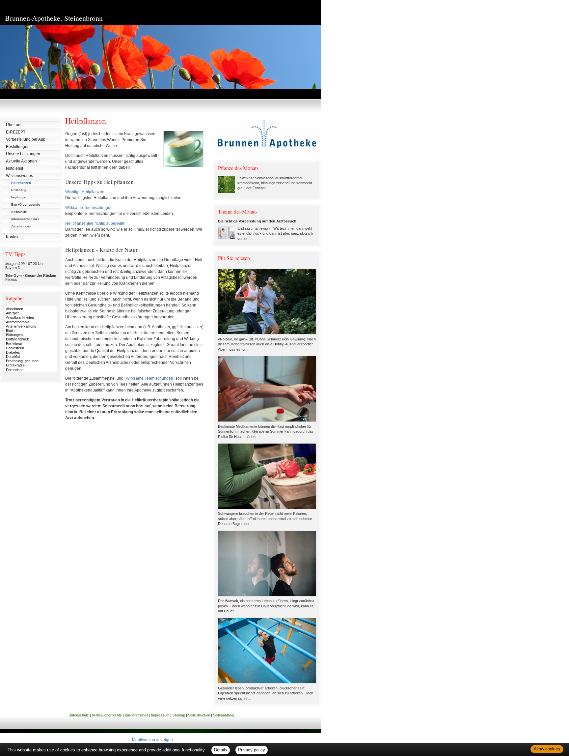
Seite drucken (199, 715)
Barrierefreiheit (136, 715)
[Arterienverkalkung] (31, 326)
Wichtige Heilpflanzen (84, 191)
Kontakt (12, 237)
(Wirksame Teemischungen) (149, 378)
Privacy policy (251, 749)
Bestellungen (18, 146)
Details (220, 749)
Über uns (14, 125)
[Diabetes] (31, 352)
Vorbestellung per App (25, 139)
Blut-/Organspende (25, 204)
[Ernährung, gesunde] (31, 361)
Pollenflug (18, 190)
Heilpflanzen (21, 183)
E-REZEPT (15, 132)
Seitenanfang (223, 715)
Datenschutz (78, 715)
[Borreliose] (31, 344)
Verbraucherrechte (107, 715)
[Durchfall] (31, 357)
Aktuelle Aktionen (21, 161)
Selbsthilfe (19, 212)
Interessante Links (25, 219)
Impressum (160, 715)
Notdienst (14, 168)
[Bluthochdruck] (31, 339)
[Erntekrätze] (31, 365)
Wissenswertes (19, 175)
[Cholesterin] (31, 348)
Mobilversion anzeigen (152, 740)
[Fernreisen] (31, 370)
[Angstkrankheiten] (31, 317)
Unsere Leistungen (23, 154)
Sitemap (178, 715)
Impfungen (19, 197)
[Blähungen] (31, 335)
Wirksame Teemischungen (89, 207)
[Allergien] (31, 313)
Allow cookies (547, 748)
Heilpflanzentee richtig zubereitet (94, 223)
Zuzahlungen (21, 226)
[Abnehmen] (31, 309)
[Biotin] (31, 331)
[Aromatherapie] (31, 322)
